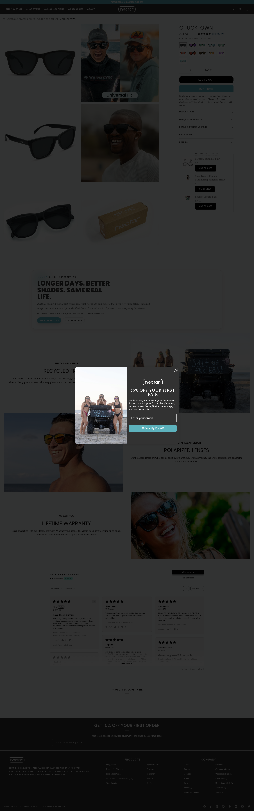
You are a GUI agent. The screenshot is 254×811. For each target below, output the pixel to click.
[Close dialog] (176, 370)
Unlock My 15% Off (153, 428)
